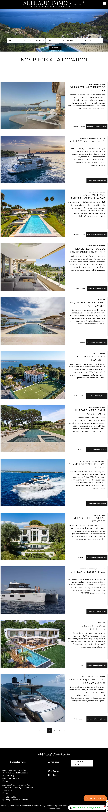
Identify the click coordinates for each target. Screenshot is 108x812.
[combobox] (16, 40)
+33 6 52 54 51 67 (9, 797)
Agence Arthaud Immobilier (14, 770)
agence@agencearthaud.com (15, 800)
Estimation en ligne (95, 798)
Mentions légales (54, 806)
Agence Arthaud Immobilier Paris (16, 785)
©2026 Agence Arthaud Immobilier (16, 806)
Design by (54, 808)
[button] (87, 807)
